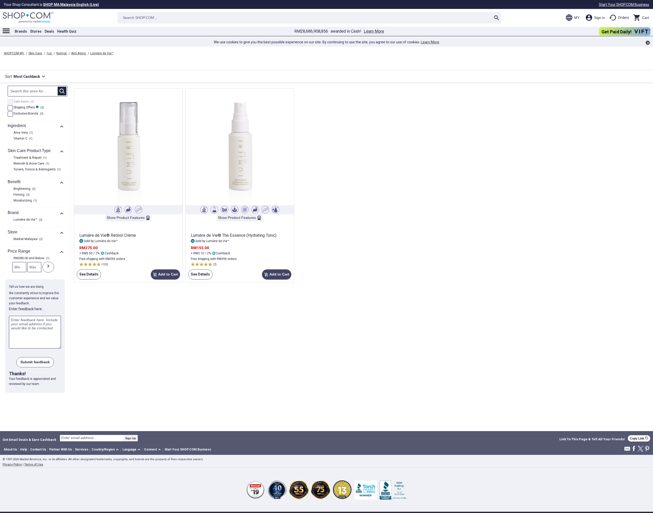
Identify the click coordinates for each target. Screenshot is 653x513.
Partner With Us (60, 449)
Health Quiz (67, 31)
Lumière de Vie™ (102, 53)
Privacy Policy (12, 464)
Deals (49, 31)
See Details (87, 276)
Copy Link (639, 438)
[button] (106, 450)
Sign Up (130, 438)
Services (82, 449)
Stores (36, 31)
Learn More (374, 31)
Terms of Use (33, 464)
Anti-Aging (78, 53)
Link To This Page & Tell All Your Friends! (592, 439)
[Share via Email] (627, 450)
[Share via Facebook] (634, 449)
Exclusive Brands (27, 113)
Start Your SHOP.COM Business (624, 4)
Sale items (23, 101)
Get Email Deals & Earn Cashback (29, 439)
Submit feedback (35, 362)
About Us (10, 449)
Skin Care (36, 53)
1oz (49, 53)
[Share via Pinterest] (647, 449)
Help (23, 449)
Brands (21, 31)
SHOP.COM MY (14, 53)
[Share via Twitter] (640, 449)
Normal (61, 53)
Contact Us (38, 449)
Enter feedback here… (26, 309)
